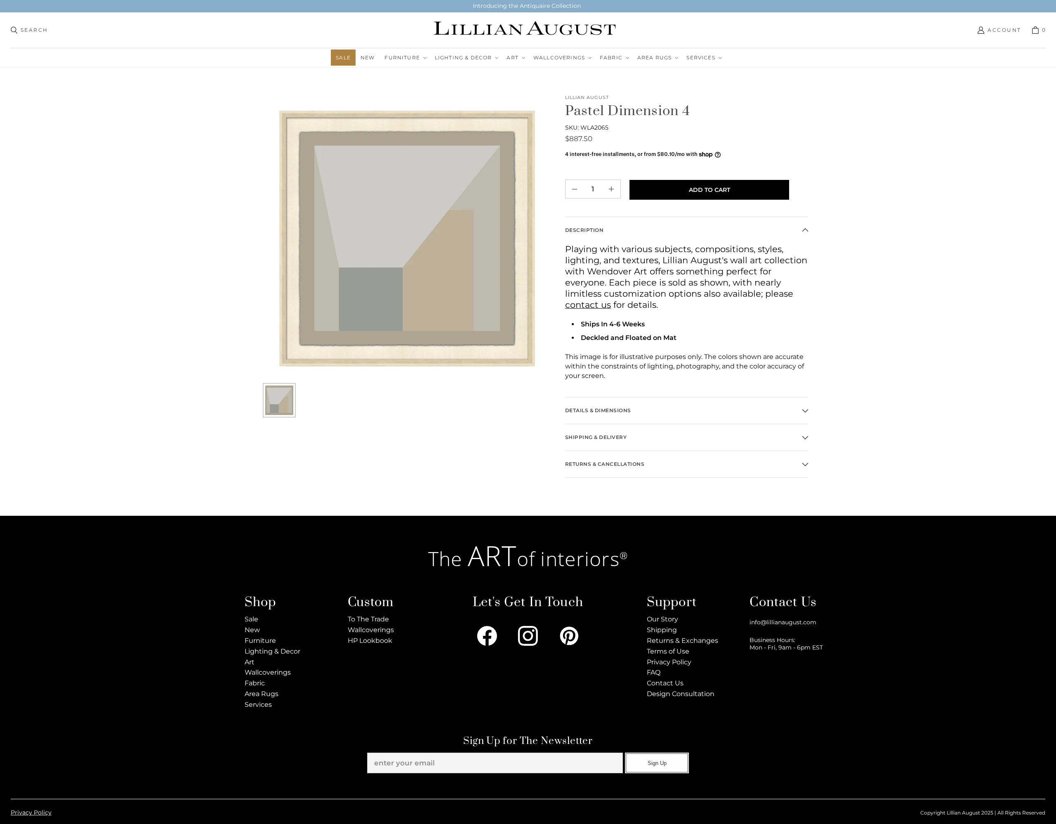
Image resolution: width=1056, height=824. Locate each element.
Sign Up (657, 763)
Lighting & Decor (272, 651)
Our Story (662, 619)
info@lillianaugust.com (783, 622)
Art (250, 662)
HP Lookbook (370, 641)
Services (258, 704)
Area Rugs (261, 694)
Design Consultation (680, 694)
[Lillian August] (526, 30)
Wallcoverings (268, 672)
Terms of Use (668, 651)
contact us (588, 305)
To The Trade (368, 619)
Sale (251, 619)
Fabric (255, 683)
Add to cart (709, 190)
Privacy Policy (669, 662)
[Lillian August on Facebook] (487, 635)
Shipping (662, 630)
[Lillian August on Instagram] (528, 635)
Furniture (260, 641)
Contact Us (665, 683)
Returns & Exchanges (682, 641)
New (252, 630)
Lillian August (587, 97)
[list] (407, 238)
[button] (404, 57)
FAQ (653, 672)
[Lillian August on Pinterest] (569, 635)
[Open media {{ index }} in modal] (407, 238)
